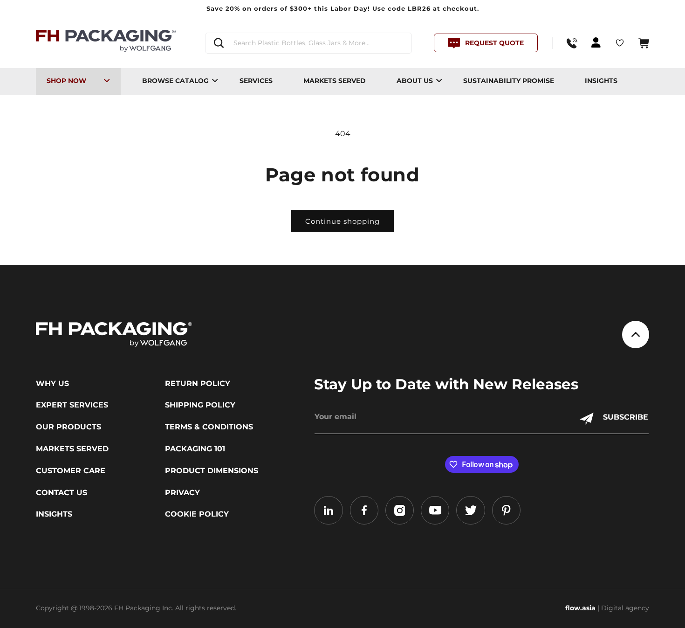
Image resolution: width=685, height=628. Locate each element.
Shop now (66, 80)
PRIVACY (182, 493)
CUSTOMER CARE (70, 471)
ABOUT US (415, 80)
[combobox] (308, 43)
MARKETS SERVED (334, 80)
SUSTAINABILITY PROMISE (508, 80)
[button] (643, 43)
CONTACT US (61, 493)
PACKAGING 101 (195, 449)
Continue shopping (342, 221)
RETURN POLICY (197, 383)
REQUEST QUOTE (494, 43)
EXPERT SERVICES (72, 405)
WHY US (52, 383)
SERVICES (256, 80)
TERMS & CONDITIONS (209, 427)
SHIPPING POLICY (200, 405)
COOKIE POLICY (197, 514)
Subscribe (625, 417)
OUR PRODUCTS (68, 427)
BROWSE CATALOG (175, 80)
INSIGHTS (601, 80)
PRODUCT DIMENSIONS (211, 471)
